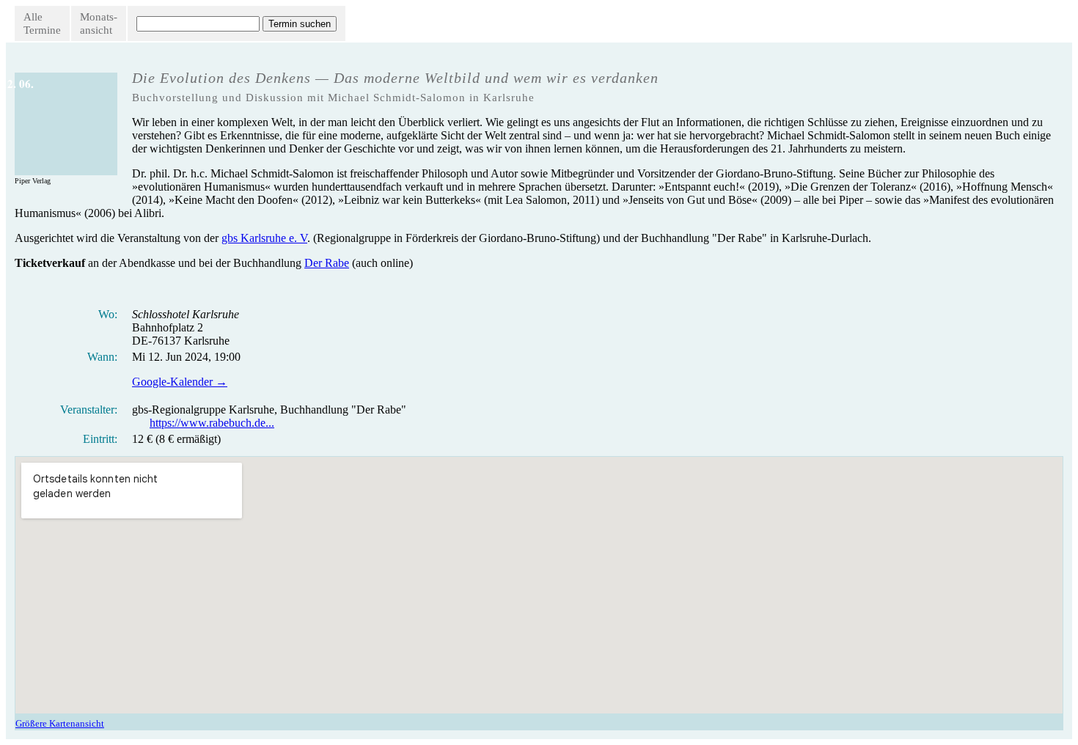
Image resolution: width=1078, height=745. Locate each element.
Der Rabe (326, 263)
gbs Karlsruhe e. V (264, 238)
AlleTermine (42, 23)
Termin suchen (299, 23)
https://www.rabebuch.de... (212, 422)
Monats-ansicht (98, 23)
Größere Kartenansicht (59, 723)
